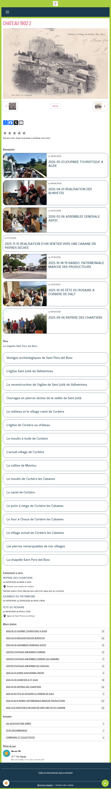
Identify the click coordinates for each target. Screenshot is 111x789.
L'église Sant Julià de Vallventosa (30, 371)
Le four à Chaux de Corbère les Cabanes (35, 519)
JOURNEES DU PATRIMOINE (19, 596)
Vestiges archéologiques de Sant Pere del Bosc (40, 358)
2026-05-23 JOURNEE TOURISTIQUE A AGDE (75, 164)
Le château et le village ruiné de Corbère (35, 412)
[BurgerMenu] (7, 12)
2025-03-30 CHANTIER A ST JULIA (55, 680)
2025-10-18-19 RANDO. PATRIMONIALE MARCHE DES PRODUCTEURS (76, 265)
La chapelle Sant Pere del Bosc (20, 346)
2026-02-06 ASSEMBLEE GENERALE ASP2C (74, 219)
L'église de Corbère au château (28, 425)
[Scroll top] (105, 783)
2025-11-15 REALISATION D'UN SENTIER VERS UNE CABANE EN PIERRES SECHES (50, 246)
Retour (55, 106)
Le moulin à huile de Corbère (27, 439)
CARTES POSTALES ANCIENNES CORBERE (55, 652)
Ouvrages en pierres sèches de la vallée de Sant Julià (44, 398)
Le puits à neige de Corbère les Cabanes (35, 506)
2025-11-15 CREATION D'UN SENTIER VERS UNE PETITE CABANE (55, 707)
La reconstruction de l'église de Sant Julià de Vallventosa (47, 385)
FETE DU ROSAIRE (13, 607)
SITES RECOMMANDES (55, 730)
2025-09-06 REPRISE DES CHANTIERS (75, 318)
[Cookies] (6, 783)
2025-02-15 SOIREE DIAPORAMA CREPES (55, 673)
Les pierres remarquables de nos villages (36, 546)
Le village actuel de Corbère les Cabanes (35, 533)
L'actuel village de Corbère (25, 452)
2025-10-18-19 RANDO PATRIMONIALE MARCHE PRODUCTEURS (55, 700)
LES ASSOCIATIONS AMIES (55, 723)
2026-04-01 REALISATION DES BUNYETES (70, 191)
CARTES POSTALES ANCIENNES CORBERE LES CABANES (55, 659)
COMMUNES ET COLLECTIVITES (55, 737)
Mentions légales (45, 785)
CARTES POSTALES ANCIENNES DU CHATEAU (55, 666)
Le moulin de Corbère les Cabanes (31, 479)
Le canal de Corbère (21, 492)
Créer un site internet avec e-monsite (55, 772)
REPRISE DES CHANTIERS (17, 577)
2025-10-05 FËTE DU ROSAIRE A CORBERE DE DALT (71, 292)
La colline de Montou (21, 466)
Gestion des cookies (65, 785)
